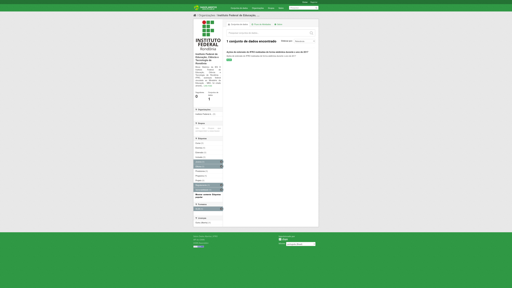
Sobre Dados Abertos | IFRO (205, 236)
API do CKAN (199, 239)
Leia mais (208, 85)
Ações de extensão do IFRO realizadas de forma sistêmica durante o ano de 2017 (267, 51)
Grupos (271, 8)
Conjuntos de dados (239, 8)
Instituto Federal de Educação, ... (238, 15)
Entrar (305, 2)
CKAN (283, 239)
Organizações (258, 8)
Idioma (282, 243)
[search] (311, 33)
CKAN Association (201, 243)
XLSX (229, 60)
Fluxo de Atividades (262, 24)
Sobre (281, 8)
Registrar (313, 2)
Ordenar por (286, 40)
